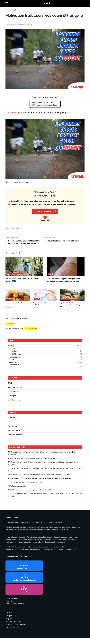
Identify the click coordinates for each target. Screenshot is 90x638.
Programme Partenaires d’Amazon (33, 547)
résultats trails (16, 354)
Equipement (13, 362)
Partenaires (9, 601)
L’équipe (8, 619)
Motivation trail (13, 112)
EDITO (13, 350)
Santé (51, 274)
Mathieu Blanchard (15, 422)
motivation (14, 229)
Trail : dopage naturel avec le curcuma (16, 304)
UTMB (10, 383)
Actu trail (8, 613)
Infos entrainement (26, 10)
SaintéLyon (12, 396)
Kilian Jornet (12, 418)
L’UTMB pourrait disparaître (17, 486)
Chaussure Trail (14, 364)
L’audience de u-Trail (13, 622)
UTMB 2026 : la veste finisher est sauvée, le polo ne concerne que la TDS (32, 458)
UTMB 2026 (9, 324)
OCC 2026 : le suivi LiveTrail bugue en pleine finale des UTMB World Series (33, 490)
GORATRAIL (14, 351)
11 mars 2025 (9, 25)
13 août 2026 (37, 308)
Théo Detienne (13, 426)
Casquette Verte (14, 430)
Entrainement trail (12, 628)
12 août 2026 (65, 310)
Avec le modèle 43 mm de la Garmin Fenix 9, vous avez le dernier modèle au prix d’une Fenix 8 (39, 478)
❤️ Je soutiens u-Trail (45, 211)
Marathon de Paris (14, 400)
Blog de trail (15, 10)
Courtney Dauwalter (15, 434)
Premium (14, 356)
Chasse (14, 353)
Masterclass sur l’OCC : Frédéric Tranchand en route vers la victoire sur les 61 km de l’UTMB (39, 475)
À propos (8, 616)
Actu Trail (12, 348)
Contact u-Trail (11, 598)
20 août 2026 (10, 284)
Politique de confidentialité (15, 625)
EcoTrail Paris (13, 391)
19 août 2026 (51, 284)
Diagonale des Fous (15, 387)
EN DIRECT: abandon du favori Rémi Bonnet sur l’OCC (25, 482)
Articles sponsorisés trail (14, 603)
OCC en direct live (30, 328)
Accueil (7, 10)
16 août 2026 (10, 308)
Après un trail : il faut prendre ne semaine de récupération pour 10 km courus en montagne (72, 305)
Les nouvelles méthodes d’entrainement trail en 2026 (22, 279)
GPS (11, 366)
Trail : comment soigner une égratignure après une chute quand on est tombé (64, 279)
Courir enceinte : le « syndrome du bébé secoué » (44, 304)
